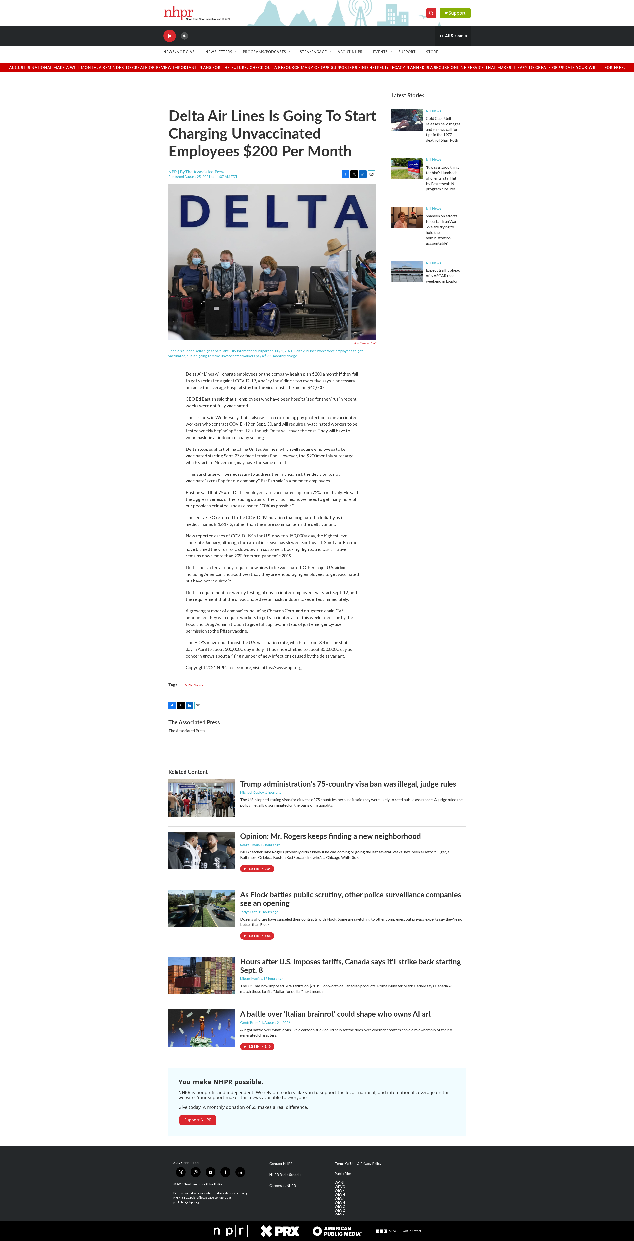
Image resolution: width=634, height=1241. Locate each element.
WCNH (340, 1183)
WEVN (340, 1202)
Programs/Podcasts (264, 51)
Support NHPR (197, 1120)
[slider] (192, 35)
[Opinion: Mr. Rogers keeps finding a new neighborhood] (201, 850)
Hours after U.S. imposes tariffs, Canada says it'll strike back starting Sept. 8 (350, 965)
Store (432, 51)
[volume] (184, 36)
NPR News (194, 685)
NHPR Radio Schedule (286, 1175)
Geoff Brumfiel (251, 1022)
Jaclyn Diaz (248, 912)
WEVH (340, 1194)
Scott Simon (249, 845)
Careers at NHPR (282, 1186)
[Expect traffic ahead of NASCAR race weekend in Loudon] (407, 271)
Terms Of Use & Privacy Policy (358, 1164)
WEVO (340, 1206)
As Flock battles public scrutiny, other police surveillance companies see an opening (350, 898)
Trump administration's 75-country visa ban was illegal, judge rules (348, 783)
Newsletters (218, 51)
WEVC (340, 1186)
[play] (170, 36)
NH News (433, 110)
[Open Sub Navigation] (198, 51)
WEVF (339, 1190)
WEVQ (340, 1210)
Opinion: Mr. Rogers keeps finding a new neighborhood (330, 836)
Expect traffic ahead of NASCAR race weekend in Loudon (443, 275)
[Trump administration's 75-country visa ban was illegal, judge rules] (201, 798)
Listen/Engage (312, 51)
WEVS (339, 1214)
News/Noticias (179, 51)
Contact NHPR (280, 1164)
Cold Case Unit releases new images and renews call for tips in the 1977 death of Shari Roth (443, 129)
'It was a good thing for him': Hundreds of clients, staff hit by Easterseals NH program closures (442, 178)
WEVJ (339, 1198)
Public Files (343, 1174)
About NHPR (350, 51)
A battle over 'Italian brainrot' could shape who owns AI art (335, 1013)
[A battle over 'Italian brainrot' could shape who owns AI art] (201, 1028)
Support (457, 13)
